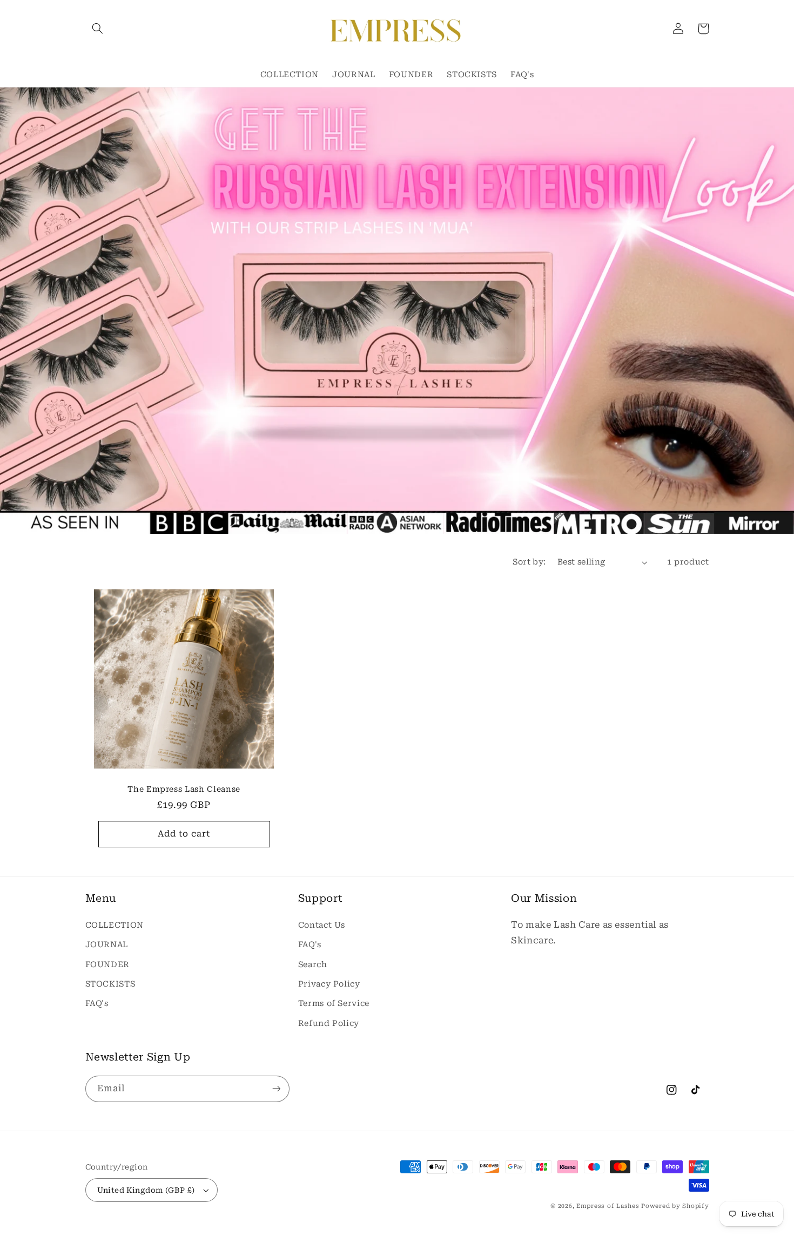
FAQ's (97, 1003)
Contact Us (321, 925)
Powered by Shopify (675, 1205)
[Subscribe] (276, 1089)
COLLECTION (114, 925)
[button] (97, 28)
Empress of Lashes (608, 1205)
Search (312, 964)
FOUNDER (107, 964)
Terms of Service (333, 1003)
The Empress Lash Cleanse (183, 789)
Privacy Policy (329, 984)
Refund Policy (328, 1023)
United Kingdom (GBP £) (146, 1190)
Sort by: (529, 562)
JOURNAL (106, 944)
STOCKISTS (110, 984)
